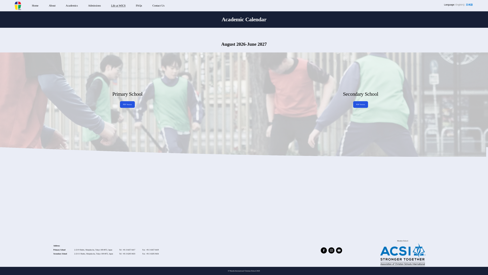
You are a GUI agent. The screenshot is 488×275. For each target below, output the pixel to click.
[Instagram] (331, 250)
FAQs (139, 5)
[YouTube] (339, 250)
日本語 (469, 4)
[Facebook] (324, 250)
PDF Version (127, 104)
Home (35, 5)
